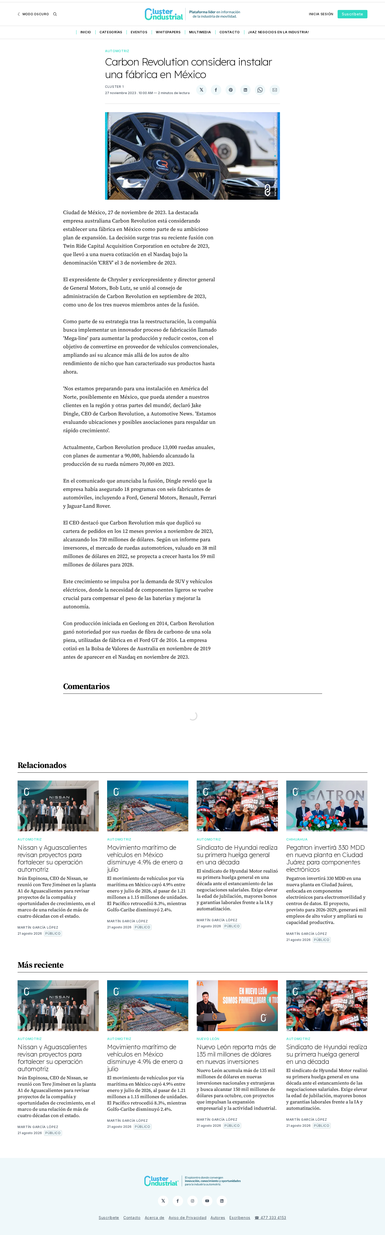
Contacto (229, 32)
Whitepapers (168, 32)
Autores (218, 1217)
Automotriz (117, 51)
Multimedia (200, 32)
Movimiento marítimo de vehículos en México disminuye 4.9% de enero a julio (145, 858)
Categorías (111, 32)
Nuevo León (208, 1039)
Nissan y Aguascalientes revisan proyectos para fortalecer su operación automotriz (52, 858)
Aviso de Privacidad (187, 1217)
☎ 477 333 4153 (270, 1217)
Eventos (139, 32)
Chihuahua (296, 839)
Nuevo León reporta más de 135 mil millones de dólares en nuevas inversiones (236, 1054)
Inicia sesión (321, 14)
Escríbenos (239, 1217)
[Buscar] (55, 14)
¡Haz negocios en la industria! (278, 32)
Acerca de (154, 1217)
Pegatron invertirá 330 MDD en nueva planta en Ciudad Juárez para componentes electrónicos (325, 858)
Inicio (85, 32)
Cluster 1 (114, 87)
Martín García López (38, 927)
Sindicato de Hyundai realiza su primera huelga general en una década (237, 854)
